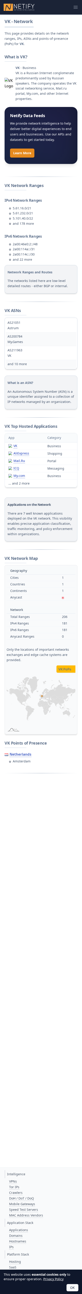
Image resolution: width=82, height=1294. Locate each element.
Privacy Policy (53, 1279)
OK (72, 1287)
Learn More (22, 153)
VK (15, 446)
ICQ (16, 468)
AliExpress (21, 453)
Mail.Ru (19, 461)
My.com (19, 475)
